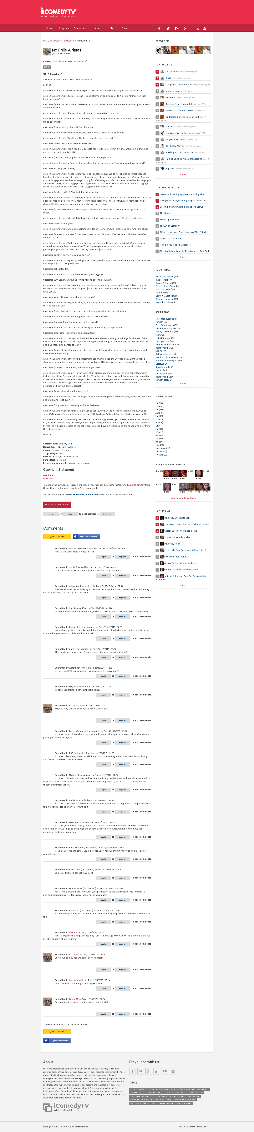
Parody (159, 370)
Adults (159, 351)
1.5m (158, 406)
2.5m (158, 413)
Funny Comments (164, 331)
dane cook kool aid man (176, 556)
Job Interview (172, 91)
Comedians (80, 28)
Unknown (161, 448)
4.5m (158, 425)
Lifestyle (160, 364)
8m (157, 442)
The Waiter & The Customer (180, 133)
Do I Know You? (174, 146)
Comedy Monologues (138, 1089)
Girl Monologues (164, 354)
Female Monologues (166, 328)
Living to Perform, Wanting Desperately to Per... (183, 200)
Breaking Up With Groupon (179, 152)
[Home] (60, 11)
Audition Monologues (167, 360)
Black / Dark (162, 280)
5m (61, 453)
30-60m (159, 454)
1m (157, 403)
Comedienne (135, 1100)
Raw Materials (163, 367)
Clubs (113, 28)
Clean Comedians (193, 1096)
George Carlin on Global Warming (181, 569)
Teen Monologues (165, 325)
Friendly (160, 292)
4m (157, 422)
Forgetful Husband (175, 139)
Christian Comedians (177, 1096)
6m (157, 435)
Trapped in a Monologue (178, 84)
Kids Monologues (164, 373)
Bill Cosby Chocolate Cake (177, 518)
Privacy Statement (187, 1127)
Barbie (169, 78)
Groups (126, 28)
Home (49, 28)
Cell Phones (172, 71)
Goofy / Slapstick (164, 296)
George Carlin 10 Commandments (181, 563)
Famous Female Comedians (185, 1100)
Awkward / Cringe (164, 276)
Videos (99, 28)
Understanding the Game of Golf (182, 117)
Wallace (73, 932)
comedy (47, 67)
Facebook (171, 97)
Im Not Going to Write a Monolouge (184, 159)
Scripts (63, 28)
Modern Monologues (166, 344)
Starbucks (171, 126)
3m (157, 416)
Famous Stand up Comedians (163, 1103)
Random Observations (167, 357)
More (182, 174)
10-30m (159, 451)
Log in (51, 514)
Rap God (170, 168)
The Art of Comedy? (170, 226)
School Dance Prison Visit (177, 537)
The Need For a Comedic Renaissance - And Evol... (185, 251)
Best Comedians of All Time (172, 1093)
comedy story (162, 380)
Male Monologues (165, 319)
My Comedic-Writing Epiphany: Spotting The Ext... (184, 194)
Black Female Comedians (139, 1096)
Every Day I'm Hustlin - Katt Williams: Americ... (187, 524)
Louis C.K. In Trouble (170, 238)
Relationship (162, 347)
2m (157, 409)
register (70, 514)
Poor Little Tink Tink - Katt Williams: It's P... (185, 550)
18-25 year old (162, 341)
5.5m (158, 432)
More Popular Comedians (183, 498)
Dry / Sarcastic (163, 289)
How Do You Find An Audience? (176, 244)
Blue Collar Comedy (159, 1096)
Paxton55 (65, 53)
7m (157, 438)
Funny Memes (166, 1089)
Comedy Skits (69, 41)
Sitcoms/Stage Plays (181, 1089)
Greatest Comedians (184, 1103)
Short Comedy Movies (200, 1089)
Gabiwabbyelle (76, 980)
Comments (80, 61)
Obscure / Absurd (67, 447)
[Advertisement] (149, 13)
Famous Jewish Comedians (140, 1103)
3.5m (158, 419)
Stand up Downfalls (170, 219)
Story (158, 335)
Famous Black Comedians (163, 1100)
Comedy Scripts (56, 41)
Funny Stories (135, 1093)
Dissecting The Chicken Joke (180, 104)
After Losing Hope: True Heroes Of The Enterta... (184, 232)
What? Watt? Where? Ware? (179, 110)
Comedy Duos (146, 1100)
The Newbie (166, 213)
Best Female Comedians (194, 1093)
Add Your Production (58, 505)
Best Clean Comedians (151, 1093)
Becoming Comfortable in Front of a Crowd (181, 207)
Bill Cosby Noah (172, 543)
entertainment (163, 338)
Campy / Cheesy (164, 283)
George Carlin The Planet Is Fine (180, 531)
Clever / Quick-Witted (166, 286)
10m (158, 445)
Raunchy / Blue (164, 302)
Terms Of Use (202, 1127)
